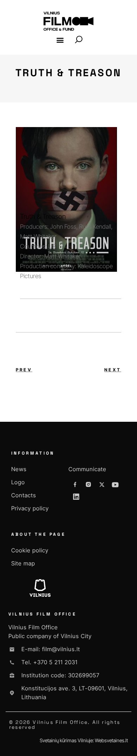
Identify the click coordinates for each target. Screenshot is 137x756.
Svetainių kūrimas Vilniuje (66, 740)
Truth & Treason (43, 216)
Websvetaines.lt (111, 740)
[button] (60, 40)
